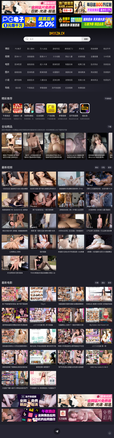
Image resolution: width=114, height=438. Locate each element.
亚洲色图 (30, 72)
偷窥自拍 (18, 72)
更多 (109, 167)
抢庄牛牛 (107, 48)
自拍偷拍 (30, 56)
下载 (109, 127)
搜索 (86, 39)
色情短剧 (81, 88)
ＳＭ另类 (107, 56)
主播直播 (94, 56)
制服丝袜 (68, 64)
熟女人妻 (68, 56)
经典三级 (81, 64)
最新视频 (7, 167)
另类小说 (81, 80)
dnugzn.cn (57, 33)
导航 (7, 87)
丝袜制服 (81, 56)
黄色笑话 (94, 80)
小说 (7, 79)
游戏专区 (56, 48)
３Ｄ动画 (56, 56)
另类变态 (107, 64)
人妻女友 (43, 80)
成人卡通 (43, 64)
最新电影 (7, 282)
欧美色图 (43, 72)
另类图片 (107, 72)
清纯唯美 (81, 72)
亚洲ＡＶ (18, 56)
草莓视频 (43, 88)
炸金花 (81, 48)
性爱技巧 (107, 80)
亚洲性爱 (18, 64)
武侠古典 (56, 80)
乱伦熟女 (94, 64)
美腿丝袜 (68, 72)
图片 (7, 72)
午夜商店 (30, 88)
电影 (7, 64)
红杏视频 (68, 88)
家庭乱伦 (30, 80)
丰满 (96, 283)
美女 (96, 167)
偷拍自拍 (30, 64)
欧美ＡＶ (43, 56)
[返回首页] (109, 433)
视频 (7, 56)
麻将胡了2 (69, 48)
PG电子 (18, 48)
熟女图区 (94, 72)
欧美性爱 (56, 64)
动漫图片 (56, 72)
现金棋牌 (94, 48)
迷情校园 (68, 80)
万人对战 (43, 48)
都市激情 (18, 80)
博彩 (7, 48)
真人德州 (30, 48)
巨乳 (103, 167)
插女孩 (18, 88)
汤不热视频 (56, 88)
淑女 (103, 283)
